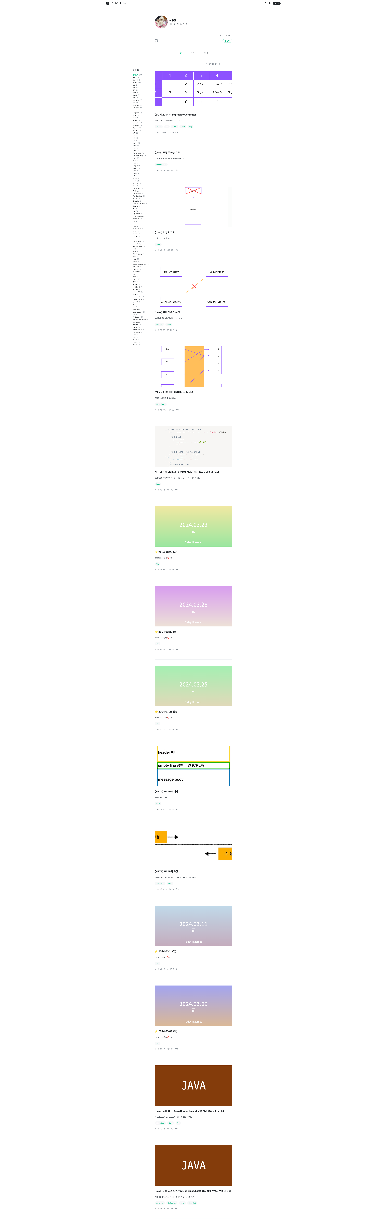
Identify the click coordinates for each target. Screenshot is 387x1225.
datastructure (137, 297)
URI (134, 133)
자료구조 (135, 130)
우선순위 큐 (136, 287)
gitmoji (135, 279)
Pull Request (137, 153)
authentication (137, 329)
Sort (134, 251)
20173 (135, 327)
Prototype (136, 191)
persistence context (139, 264)
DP (134, 90)
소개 (206, 52)
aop (134, 239)
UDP (134, 224)
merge (135, 143)
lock (134, 171)
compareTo (136, 219)
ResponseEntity (138, 155)
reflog (135, 261)
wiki (134, 249)
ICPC (134, 294)
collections (136, 123)
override (135, 302)
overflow (136, 266)
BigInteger (136, 332)
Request (135, 166)
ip (133, 208)
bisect (135, 342)
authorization (137, 244)
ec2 (134, 221)
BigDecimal (136, 213)
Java (134, 80)
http (134, 92)
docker (135, 236)
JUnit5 (135, 115)
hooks (135, 340)
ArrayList (136, 105)
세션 (134, 161)
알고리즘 (135, 183)
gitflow (135, 173)
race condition (137, 299)
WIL (134, 87)
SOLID (135, 198)
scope (135, 120)
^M (134, 307)
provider (136, 271)
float (134, 186)
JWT (134, 231)
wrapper (136, 289)
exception (136, 322)
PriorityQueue (137, 254)
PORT (135, 178)
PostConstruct (137, 196)
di (133, 110)
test (134, 118)
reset (134, 259)
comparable (137, 193)
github (135, 95)
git (134, 85)
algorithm (136, 100)
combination (137, 241)
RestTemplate (137, 246)
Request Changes (139, 203)
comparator (137, 229)
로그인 (276, 3)
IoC (134, 138)
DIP (134, 135)
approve (136, 309)
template (136, 269)
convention (136, 188)
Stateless (136, 125)
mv (134, 274)
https (134, 226)
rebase (135, 145)
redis (134, 181)
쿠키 (134, 163)
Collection (136, 108)
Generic (135, 128)
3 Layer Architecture (140, 319)
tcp (134, 211)
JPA (134, 103)
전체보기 (135, 75)
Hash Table (136, 292)
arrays (135, 168)
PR (134, 314)
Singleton (136, 113)
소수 (134, 256)
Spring (135, 82)
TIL (134, 77)
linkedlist (136, 201)
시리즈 (193, 52)
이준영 (172, 20)
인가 (134, 337)
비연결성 (135, 324)
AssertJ (135, 345)
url (134, 176)
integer (135, 284)
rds (134, 148)
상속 (134, 282)
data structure (137, 312)
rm (134, 140)
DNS (134, 150)
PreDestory (136, 317)
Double (135, 206)
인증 (134, 335)
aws (134, 277)
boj (134, 97)
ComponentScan (138, 216)
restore (135, 234)
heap (134, 158)
